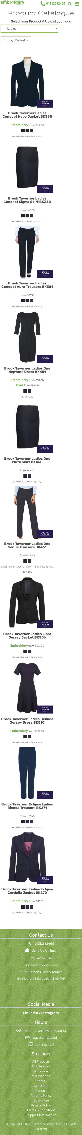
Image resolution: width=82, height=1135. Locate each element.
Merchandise (41, 1076)
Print (19, 385)
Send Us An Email (44, 950)
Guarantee (41, 1100)
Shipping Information (41, 1115)
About (41, 1081)
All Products (41, 1061)
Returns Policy (41, 1095)
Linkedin (31, 1012)
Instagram (50, 1012)
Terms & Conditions (41, 1110)
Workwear (41, 1071)
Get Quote (41, 1086)
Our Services (41, 1066)
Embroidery (19, 125)
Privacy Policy (41, 1105)
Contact (41, 1091)
